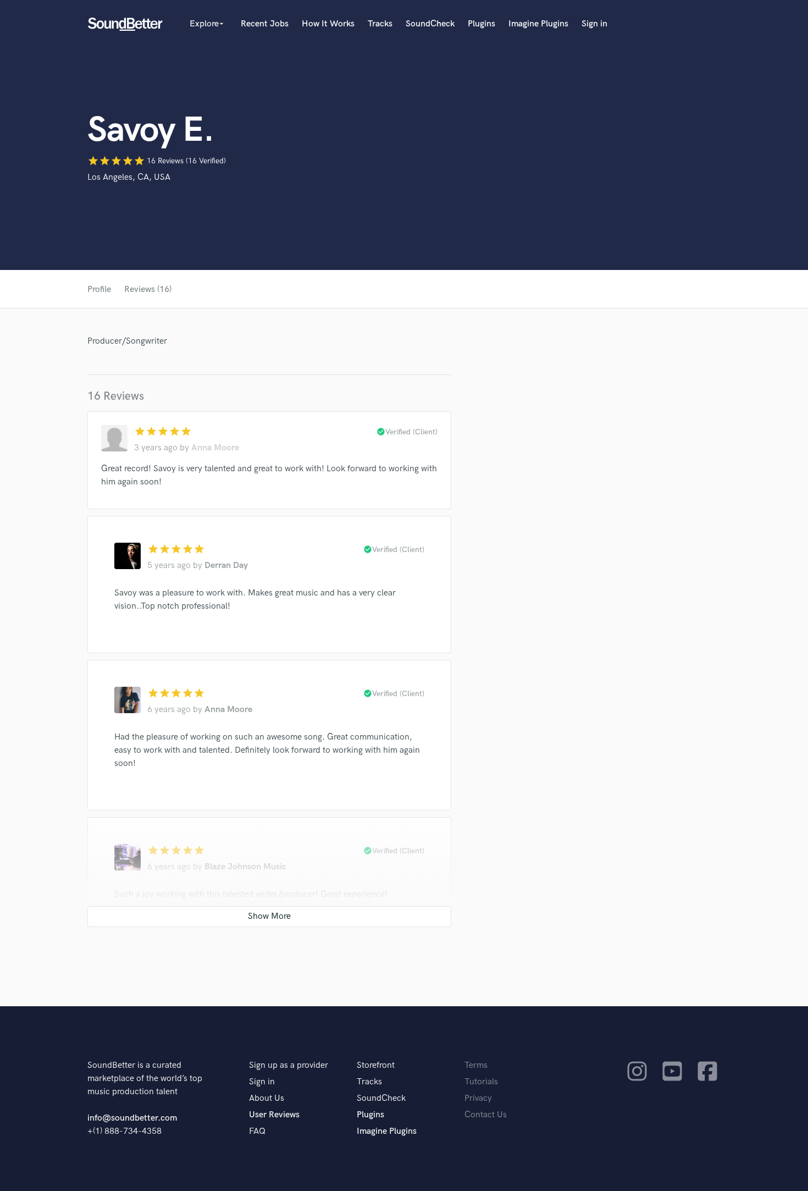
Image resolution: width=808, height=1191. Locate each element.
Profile (99, 289)
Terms (476, 1065)
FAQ (257, 1131)
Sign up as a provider (288, 1065)
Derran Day (226, 565)
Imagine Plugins (538, 24)
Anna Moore (215, 448)
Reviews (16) (147, 289)
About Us (266, 1098)
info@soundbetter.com (132, 1118)
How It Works (328, 24)
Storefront (376, 1065)
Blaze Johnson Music (245, 867)
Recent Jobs (265, 24)
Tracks (380, 24)
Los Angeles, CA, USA (128, 177)
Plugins (481, 24)
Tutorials (481, 1082)
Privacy (478, 1098)
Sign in (594, 24)
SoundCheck (430, 24)
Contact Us (485, 1115)
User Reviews (274, 1115)
